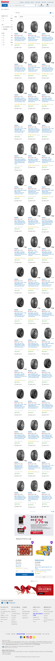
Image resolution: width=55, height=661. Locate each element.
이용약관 (13, 634)
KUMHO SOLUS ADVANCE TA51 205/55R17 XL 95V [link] (33, 285)
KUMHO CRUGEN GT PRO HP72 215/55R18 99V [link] (47, 438)
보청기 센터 (35, 611)
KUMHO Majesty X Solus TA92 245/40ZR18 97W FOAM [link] (33, 499)
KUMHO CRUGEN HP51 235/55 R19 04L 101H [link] (33, 40)
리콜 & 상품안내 (25, 613)
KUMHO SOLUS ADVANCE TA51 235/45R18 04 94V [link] (47, 70)
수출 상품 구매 (25, 617)
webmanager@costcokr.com (12, 644)
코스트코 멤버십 (15, 607)
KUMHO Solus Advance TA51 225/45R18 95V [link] (48, 101)
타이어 (34, 621)
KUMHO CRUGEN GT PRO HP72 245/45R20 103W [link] (20, 499)
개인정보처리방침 (20, 634)
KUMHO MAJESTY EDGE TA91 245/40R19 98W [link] (19, 316)
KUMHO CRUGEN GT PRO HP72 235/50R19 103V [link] (33, 438)
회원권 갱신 (13, 611)
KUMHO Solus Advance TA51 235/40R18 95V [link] (34, 468)
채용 (1, 621)
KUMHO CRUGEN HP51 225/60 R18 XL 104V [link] (19, 193)
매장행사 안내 (36, 617)
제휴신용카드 (14, 622)
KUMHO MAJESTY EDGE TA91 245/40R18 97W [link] (33, 407)
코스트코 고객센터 (7, 601)
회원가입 (13, 609)
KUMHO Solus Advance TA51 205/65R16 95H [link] (34, 101)
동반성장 (45, 617)
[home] (5, 2)
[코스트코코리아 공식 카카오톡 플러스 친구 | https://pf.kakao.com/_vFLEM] (24, 637)
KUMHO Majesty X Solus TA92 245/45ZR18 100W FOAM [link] (19, 162)
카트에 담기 (25, 574)
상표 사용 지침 (45, 634)
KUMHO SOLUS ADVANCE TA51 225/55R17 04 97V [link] (20, 40)
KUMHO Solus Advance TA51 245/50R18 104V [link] (34, 316)
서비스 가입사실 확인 (6, 654)
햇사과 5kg (18, 565)
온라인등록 (13, 615)
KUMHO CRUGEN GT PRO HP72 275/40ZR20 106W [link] (33, 377)
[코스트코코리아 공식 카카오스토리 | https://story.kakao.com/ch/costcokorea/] (34, 637)
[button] (36, 5)
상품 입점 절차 (47, 613)
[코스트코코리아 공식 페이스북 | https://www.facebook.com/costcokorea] (21, 637)
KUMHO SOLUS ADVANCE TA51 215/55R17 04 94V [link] (20, 70)
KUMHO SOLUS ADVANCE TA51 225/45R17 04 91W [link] (33, 131)
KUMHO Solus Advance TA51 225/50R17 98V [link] (34, 224)
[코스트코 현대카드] (34, 535)
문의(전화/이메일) (26, 611)
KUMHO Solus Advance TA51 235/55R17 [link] (34, 255)
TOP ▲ (52, 511)
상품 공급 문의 (47, 609)
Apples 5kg (18, 566)
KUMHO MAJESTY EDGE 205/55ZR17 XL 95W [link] (47, 499)
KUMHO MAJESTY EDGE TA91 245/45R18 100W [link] (47, 131)
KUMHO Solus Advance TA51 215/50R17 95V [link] (34, 162)
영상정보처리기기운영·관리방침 (33, 634)
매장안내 (35, 609)
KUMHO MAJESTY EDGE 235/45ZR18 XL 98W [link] (19, 346)
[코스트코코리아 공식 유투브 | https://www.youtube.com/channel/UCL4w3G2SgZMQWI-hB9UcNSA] (31, 637)
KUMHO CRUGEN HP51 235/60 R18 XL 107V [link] (33, 70)
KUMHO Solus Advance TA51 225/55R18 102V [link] (48, 316)
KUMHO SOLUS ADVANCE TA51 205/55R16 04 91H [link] (47, 40)
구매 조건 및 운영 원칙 (48, 611)
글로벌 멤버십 (14, 624)
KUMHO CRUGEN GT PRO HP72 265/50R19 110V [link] (20, 224)
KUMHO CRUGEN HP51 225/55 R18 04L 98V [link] (47, 193)
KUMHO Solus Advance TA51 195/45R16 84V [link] (48, 255)
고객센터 (24, 607)
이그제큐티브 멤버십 (15, 613)
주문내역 (13, 619)
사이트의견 (24, 615)
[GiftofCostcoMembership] (34, 594)
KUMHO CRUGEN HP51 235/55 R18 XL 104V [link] (47, 346)
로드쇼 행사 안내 (36, 619)
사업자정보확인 (37, 644)
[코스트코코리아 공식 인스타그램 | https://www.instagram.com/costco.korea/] (27, 637)
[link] (20, 32)
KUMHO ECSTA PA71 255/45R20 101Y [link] (18, 468)
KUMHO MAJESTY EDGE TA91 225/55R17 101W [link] (33, 193)
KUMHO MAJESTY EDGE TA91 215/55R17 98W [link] (19, 131)
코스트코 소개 (4, 607)
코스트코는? (3, 609)
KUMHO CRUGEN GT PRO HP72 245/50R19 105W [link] (20, 438)
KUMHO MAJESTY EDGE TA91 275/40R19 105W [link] (47, 468)
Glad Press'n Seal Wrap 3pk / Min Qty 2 (43, 570)
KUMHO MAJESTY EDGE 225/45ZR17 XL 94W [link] (47, 377)
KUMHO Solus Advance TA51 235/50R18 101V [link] (20, 255)
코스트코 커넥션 (4, 619)
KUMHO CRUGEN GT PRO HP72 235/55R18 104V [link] (33, 346)
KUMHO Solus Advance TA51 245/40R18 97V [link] (20, 377)
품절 (44, 577)
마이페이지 (13, 617)
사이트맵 (8, 634)
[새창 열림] (3, 647)
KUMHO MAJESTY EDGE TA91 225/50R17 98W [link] (19, 407)
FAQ (23, 609)
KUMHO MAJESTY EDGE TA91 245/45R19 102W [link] (19, 285)
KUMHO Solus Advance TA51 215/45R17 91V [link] (48, 162)
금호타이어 (6, 9)
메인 (2, 9)
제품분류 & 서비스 (4, 617)
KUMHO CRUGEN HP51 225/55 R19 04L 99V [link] (47, 285)
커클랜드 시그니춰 (4, 615)
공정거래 (45, 615)
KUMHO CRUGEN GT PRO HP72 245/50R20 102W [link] (47, 407)
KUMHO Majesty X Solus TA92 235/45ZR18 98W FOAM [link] (47, 224)
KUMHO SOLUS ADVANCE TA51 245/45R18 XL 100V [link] (20, 101)
